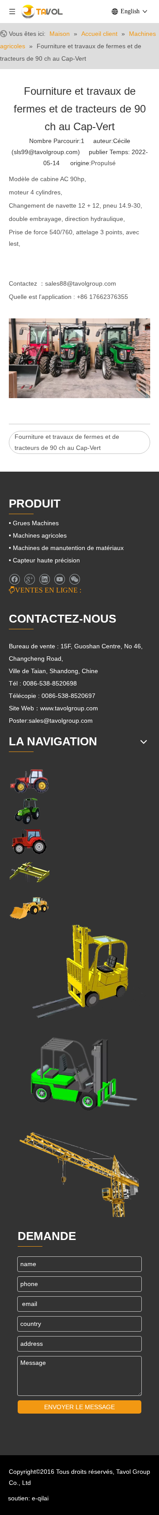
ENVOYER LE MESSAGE (79, 1406)
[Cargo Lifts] (79, 972)
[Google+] (29, 579)
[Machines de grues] (79, 1170)
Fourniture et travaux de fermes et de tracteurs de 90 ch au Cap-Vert (67, 442)
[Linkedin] (44, 579)
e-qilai (40, 1498)
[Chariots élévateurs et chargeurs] (79, 1071)
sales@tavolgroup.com (61, 720)
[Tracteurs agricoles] (29, 842)
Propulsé (103, 163)
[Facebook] (14, 579)
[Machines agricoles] (29, 780)
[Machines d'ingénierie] (29, 907)
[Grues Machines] (29, 872)
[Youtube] (59, 579)
